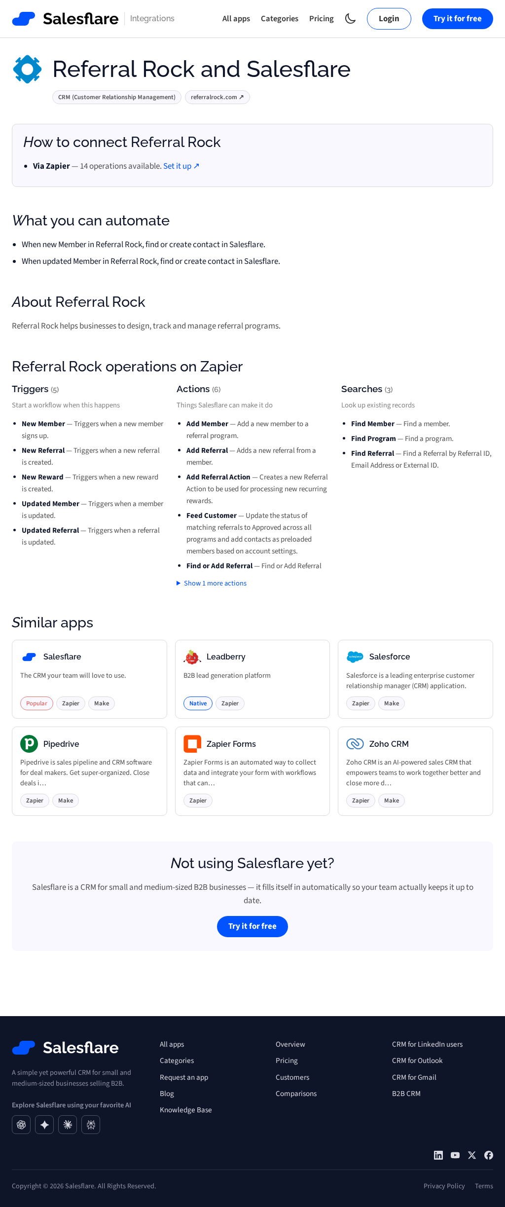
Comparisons (296, 1093)
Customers (292, 1077)
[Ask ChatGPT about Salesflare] (21, 1124)
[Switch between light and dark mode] (350, 18)
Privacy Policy (444, 1186)
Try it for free (457, 19)
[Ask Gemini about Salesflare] (44, 1124)
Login (389, 19)
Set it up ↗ (181, 166)
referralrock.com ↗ (217, 97)
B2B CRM (406, 1093)
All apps (236, 19)
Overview (290, 1044)
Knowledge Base (186, 1109)
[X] (472, 1155)
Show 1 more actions (215, 583)
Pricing (321, 19)
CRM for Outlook (417, 1060)
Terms (484, 1186)
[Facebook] (488, 1155)
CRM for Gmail (414, 1077)
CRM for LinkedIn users (427, 1044)
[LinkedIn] (438, 1155)
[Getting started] (455, 1155)
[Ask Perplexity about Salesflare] (90, 1124)
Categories (279, 19)
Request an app (184, 1077)
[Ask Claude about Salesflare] (67, 1124)
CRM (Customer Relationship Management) (117, 97)
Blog (167, 1093)
